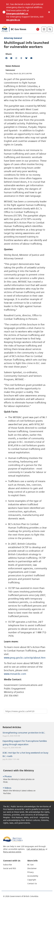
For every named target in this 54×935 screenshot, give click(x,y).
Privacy (30, 872)
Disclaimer (32, 868)
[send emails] (31, 58)
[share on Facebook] (7, 58)
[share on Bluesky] (26, 58)
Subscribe (7, 864)
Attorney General (13, 38)
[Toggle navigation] (44, 29)
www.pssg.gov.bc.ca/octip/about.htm (24, 657)
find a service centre (12, 852)
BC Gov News (18, 29)
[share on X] (11, 58)
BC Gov (30, 864)
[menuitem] (15, 864)
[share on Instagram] (16, 58)
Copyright (31, 879)
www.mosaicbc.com (15, 673)
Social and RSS (9, 868)
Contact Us (32, 883)
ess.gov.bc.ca (13, 19)
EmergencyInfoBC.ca (17, 13)
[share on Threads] (21, 58)
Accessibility (32, 876)
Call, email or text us (36, 849)
